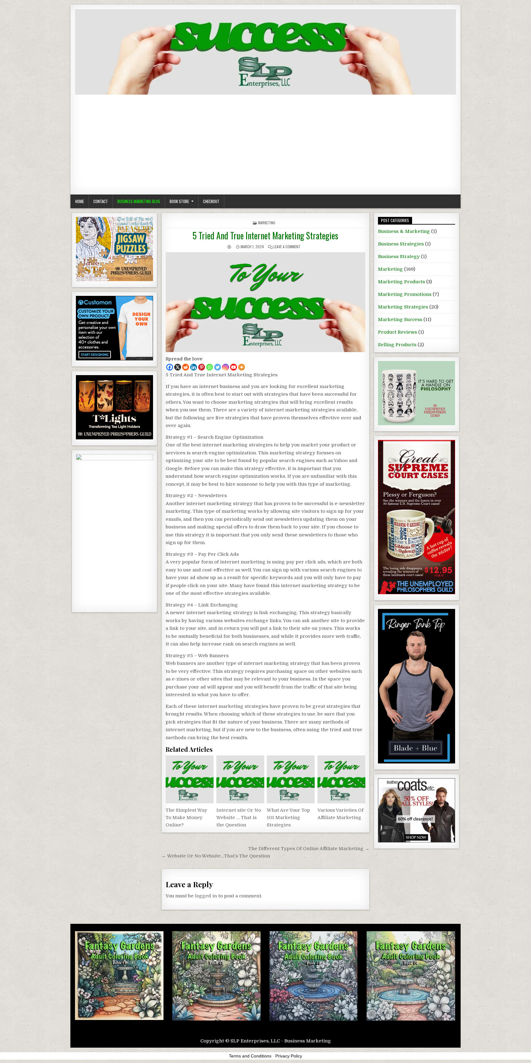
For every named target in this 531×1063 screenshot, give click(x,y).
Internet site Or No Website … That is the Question (238, 817)
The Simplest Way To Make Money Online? (186, 817)
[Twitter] (217, 367)
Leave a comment (287, 246)
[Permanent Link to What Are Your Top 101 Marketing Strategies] (291, 779)
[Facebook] (169, 367)
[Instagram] (225, 367)
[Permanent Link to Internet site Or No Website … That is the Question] (240, 779)
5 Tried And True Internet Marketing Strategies (265, 235)
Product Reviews (397, 332)
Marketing (266, 222)
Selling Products (397, 344)
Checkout (211, 201)
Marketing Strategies (403, 307)
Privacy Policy (288, 1055)
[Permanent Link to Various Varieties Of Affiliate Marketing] (341, 779)
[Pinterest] (201, 367)
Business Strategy (399, 256)
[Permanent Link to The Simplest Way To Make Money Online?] (190, 779)
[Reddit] (185, 367)
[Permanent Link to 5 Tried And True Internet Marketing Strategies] (265, 302)
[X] (177, 367)
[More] (241, 367)
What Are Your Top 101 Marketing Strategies (288, 817)
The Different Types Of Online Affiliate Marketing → (308, 848)
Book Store (179, 201)
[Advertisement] (265, 141)
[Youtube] (233, 367)
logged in (206, 896)
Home (79, 201)
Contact (100, 201)
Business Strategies (401, 244)
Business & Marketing (404, 231)
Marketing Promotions (404, 294)
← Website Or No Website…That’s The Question (216, 856)
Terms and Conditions (250, 1055)
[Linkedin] (193, 367)
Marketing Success (400, 319)
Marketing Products (401, 281)
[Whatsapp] (209, 367)
